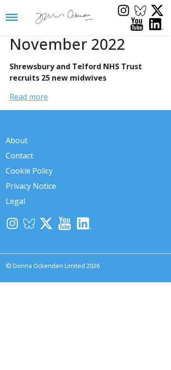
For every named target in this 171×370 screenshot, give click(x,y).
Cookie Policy (29, 171)
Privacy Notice (31, 186)
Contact (19, 155)
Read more (29, 97)
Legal (15, 201)
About (17, 140)
